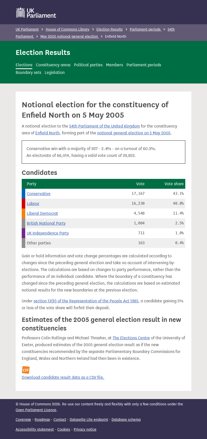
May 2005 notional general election (69, 36)
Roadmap (42, 419)
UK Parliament (27, 29)
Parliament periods (146, 29)
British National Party (46, 223)
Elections (24, 64)
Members (114, 64)
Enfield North (47, 133)
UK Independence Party (48, 233)
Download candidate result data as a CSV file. (63, 377)
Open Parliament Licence (36, 410)
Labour (33, 203)
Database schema (126, 419)
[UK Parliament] (36, 12)
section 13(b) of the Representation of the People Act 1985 (86, 301)
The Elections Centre (131, 338)
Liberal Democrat (42, 213)
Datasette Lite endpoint (89, 419)
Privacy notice (85, 429)
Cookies (63, 429)
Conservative (38, 193)
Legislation (55, 72)
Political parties (88, 64)
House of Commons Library (67, 29)
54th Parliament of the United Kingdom (104, 126)
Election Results (109, 29)
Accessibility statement (35, 429)
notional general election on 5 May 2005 (133, 133)
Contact (60, 419)
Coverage (23, 419)
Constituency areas (53, 64)
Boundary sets (28, 72)
